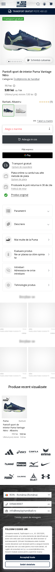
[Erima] (46, 452)
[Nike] (46, 464)
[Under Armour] (46, 476)
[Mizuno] (34, 464)
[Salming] (21, 476)
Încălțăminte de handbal (26, 78)
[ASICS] (21, 452)
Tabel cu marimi (45, 121)
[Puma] (9, 476)
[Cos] (51, 4)
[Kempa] (21, 464)
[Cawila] (34, 452)
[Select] (34, 476)
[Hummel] (9, 464)
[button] (27, 211)
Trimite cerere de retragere (27, 517)
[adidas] (9, 452)
